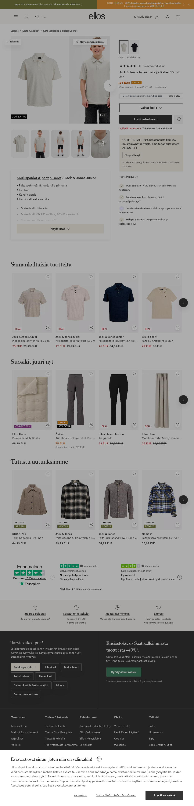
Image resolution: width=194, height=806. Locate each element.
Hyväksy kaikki (164, 795)
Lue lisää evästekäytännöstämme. (64, 785)
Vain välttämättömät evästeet (116, 795)
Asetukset (80, 795)
